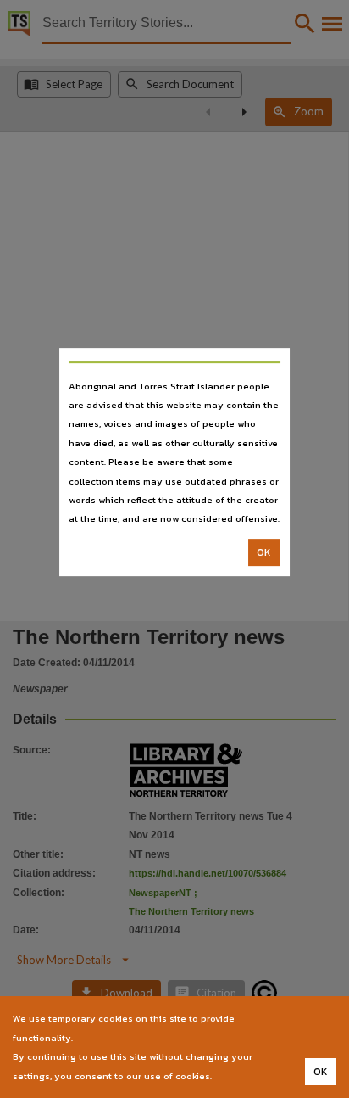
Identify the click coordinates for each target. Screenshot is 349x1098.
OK (264, 552)
